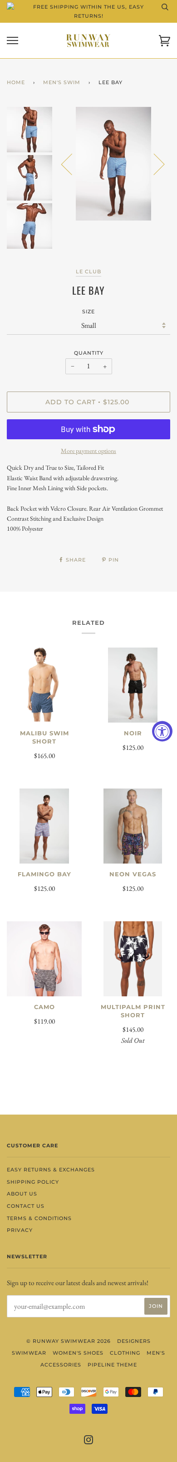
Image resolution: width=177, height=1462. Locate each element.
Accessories (60, 1365)
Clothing (125, 1353)
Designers (134, 1341)
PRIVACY (20, 1230)
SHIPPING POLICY (33, 1182)
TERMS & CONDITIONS (39, 1218)
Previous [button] (72, 163)
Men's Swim (61, 82)
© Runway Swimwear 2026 (68, 1341)
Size (88, 311)
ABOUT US (22, 1194)
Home (16, 82)
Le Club (88, 271)
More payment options (88, 451)
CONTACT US (25, 1206)
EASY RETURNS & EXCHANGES (51, 1169)
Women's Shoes (78, 1353)
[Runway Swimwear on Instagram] (88, 1441)
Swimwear (29, 1353)
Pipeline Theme (112, 1365)
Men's (156, 1353)
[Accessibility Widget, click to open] (162, 731)
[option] (113, 164)
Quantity (88, 353)
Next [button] (153, 163)
